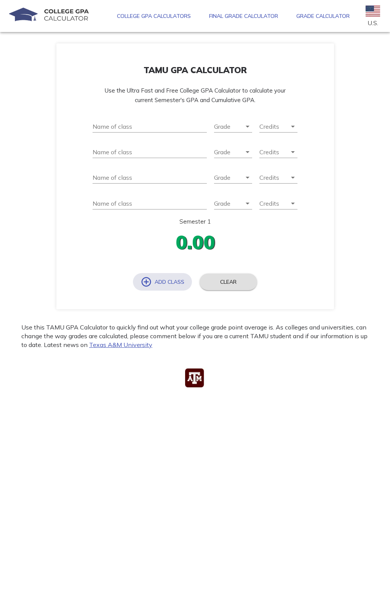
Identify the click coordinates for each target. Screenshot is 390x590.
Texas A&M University (120, 345)
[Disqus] (195, 492)
